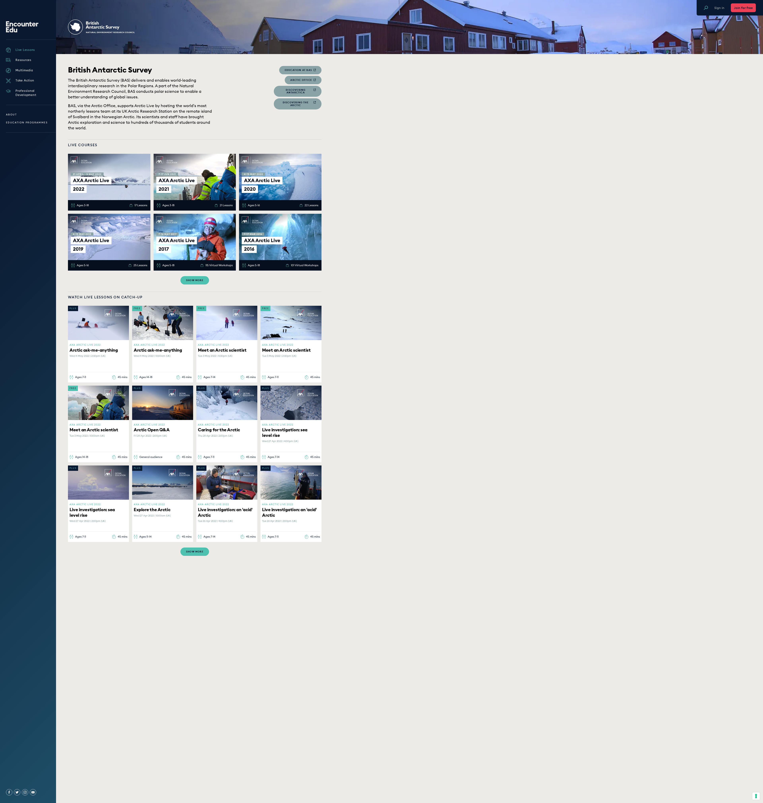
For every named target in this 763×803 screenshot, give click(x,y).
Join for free (743, 8)
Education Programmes (27, 122)
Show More (194, 280)
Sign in (719, 7)
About (11, 114)
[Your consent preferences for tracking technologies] (756, 796)
